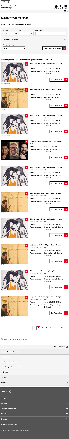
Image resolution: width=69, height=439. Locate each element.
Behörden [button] (4, 403)
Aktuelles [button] (4, 414)
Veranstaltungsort (9, 45)
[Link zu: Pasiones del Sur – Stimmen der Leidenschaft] (14, 150)
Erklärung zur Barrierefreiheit (12, 367)
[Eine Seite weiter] (66, 328)
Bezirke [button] (3, 377)
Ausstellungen (34, 66)
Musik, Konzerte (34, 144)
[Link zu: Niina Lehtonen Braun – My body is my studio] (14, 72)
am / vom (6, 30)
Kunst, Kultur (43, 66)
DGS (6, 372)
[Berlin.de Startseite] (5, 1)
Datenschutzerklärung (10, 362)
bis (20, 30)
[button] (66, 11)
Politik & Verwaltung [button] (8, 409)
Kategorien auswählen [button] (10, 39)
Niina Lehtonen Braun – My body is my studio (46, 63)
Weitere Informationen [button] (9, 424)
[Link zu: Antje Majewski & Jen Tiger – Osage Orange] (14, 98)
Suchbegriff (39, 30)
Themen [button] (4, 419)
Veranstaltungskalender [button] (9, 352)
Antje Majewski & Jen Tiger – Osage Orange (45, 89)
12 (61, 328)
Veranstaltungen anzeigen (52, 48)
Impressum (6, 357)
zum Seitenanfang (59, 346)
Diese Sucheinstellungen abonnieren (15, 339)
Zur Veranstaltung (56, 79)
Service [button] (3, 398)
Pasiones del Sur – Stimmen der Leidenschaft (46, 141)
